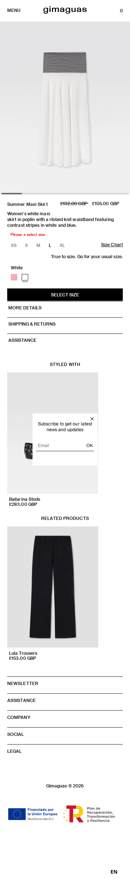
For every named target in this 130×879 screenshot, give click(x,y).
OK (89, 445)
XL (62, 245)
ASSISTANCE (21, 340)
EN (113, 872)
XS (14, 245)
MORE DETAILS (24, 307)
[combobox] (114, 872)
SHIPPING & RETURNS (31, 323)
